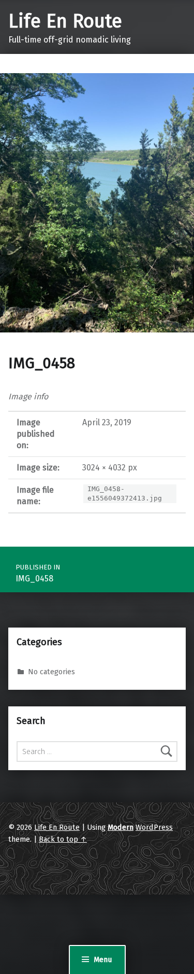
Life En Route (65, 21)
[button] (97, 202)
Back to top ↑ (63, 839)
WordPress (154, 827)
